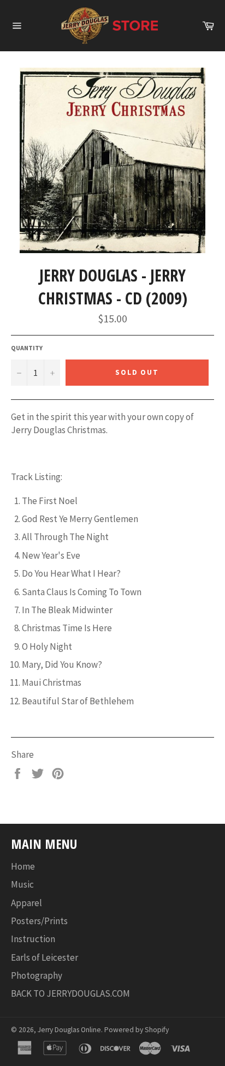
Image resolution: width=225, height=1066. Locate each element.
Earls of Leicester (44, 957)
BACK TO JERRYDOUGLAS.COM (70, 993)
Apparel (26, 903)
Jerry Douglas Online (69, 1029)
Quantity (27, 348)
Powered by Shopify (136, 1029)
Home (23, 866)
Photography (36, 975)
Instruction (33, 939)
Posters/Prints (39, 921)
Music (22, 884)
